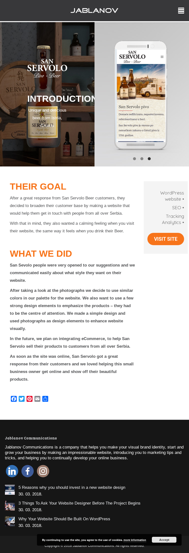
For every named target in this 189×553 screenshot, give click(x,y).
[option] (142, 92)
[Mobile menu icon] (181, 11)
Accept (164, 540)
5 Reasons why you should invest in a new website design (71, 487)
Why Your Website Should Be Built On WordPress (64, 519)
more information (135, 540)
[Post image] (10, 490)
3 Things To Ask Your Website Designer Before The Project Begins (79, 503)
